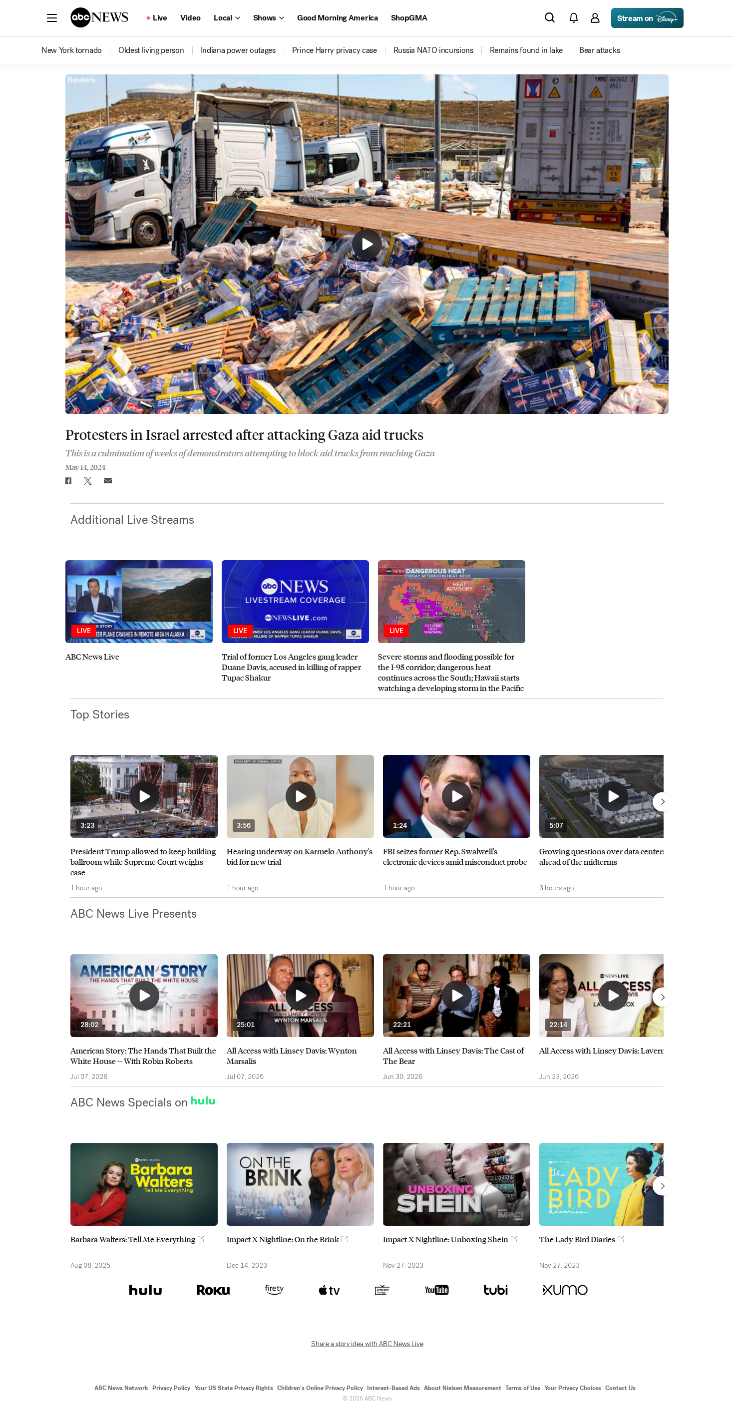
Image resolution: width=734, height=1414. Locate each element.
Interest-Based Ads (393, 1388)
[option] (139, 626)
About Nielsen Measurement (462, 1388)
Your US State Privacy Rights (233, 1388)
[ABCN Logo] (99, 17)
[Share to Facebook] (68, 481)
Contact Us (620, 1388)
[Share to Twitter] (88, 481)
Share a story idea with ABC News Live (367, 1344)
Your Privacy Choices (572, 1388)
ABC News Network (121, 1388)
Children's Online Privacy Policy (320, 1388)
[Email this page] (108, 481)
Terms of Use (522, 1388)
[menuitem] (71, 50)
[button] (51, 18)
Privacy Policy (171, 1388)
